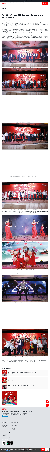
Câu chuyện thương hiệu (14, 421)
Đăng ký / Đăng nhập (45, 3)
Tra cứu (16, 3)
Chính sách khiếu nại (5, 425)
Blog (31, 3)
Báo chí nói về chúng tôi (14, 429)
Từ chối (47, 450)
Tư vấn (34, 3)
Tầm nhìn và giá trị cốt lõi (14, 422)
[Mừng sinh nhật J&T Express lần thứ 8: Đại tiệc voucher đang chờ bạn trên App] (4, 373)
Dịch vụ (20, 3)
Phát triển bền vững (24, 3)
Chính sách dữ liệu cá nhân (5, 428)
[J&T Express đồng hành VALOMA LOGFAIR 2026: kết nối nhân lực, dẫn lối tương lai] (4, 386)
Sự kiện (9, 20)
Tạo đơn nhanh (38, 3)
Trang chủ (10, 3)
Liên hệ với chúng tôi (5, 422)
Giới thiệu (13, 3)
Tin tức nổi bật (8, 11)
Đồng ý (43, 450)
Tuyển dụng (28, 3)
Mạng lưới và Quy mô (14, 425)
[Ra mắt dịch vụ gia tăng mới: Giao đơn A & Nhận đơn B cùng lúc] (4, 380)
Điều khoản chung (4, 426)
